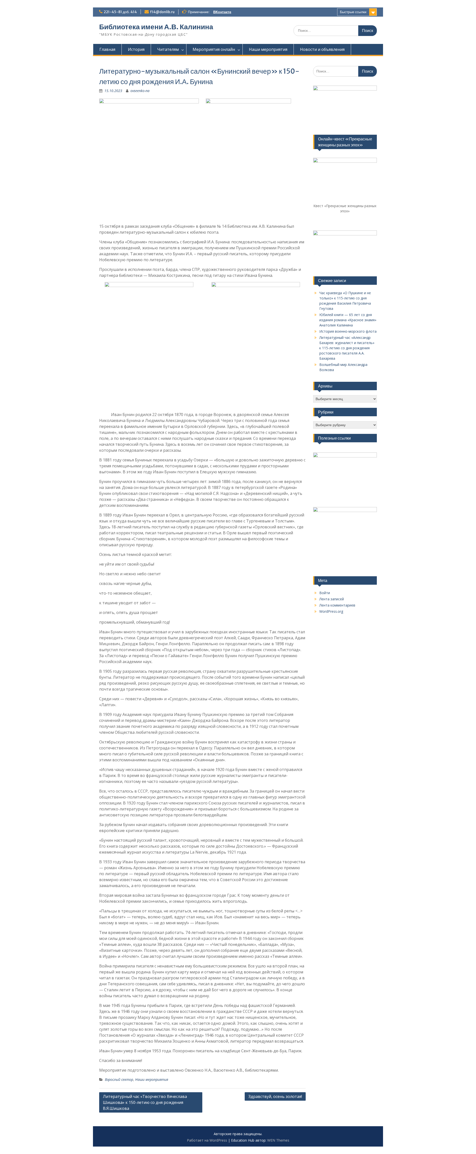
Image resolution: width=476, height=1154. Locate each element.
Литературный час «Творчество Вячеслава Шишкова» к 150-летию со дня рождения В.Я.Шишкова (145, 1102)
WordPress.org (331, 611)
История (136, 49)
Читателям (168, 49)
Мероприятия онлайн (214, 49)
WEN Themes (278, 1140)
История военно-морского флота (348, 331)
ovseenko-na (139, 90)
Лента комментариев (337, 605)
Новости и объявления (322, 49)
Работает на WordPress (207, 1140)
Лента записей (331, 599)
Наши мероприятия (268, 49)
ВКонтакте (222, 12)
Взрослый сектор (119, 1079)
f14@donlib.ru (162, 12)
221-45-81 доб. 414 (120, 12)
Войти (324, 592)
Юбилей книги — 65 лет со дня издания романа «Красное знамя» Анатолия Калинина (347, 319)
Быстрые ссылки (353, 12)
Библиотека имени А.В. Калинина (156, 26)
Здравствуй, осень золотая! (275, 1096)
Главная (107, 49)
